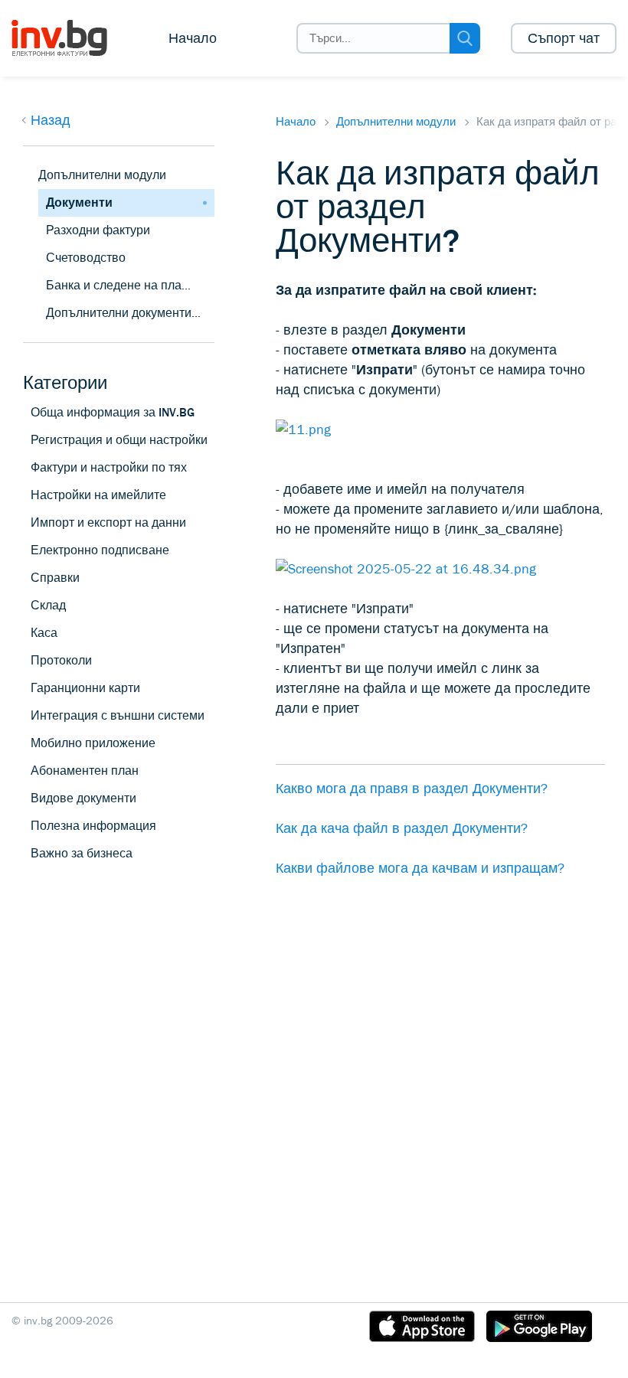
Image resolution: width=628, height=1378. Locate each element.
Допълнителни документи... (123, 312)
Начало (192, 38)
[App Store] (422, 1329)
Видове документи (83, 798)
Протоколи (61, 660)
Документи (79, 202)
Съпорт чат (564, 38)
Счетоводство (86, 257)
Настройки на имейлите (98, 494)
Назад (50, 120)
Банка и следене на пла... (118, 285)
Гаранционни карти (85, 687)
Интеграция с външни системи (117, 715)
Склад (48, 605)
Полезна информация (93, 825)
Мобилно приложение (93, 742)
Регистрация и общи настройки (119, 439)
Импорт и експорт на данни (108, 522)
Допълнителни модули (396, 122)
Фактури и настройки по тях (109, 467)
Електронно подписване (100, 550)
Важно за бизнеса (81, 853)
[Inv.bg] (70, 38)
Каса (44, 632)
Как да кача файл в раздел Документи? (402, 828)
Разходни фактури (98, 230)
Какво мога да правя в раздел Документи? (412, 788)
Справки (55, 577)
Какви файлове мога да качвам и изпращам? (420, 868)
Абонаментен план (85, 770)
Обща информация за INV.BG (113, 412)
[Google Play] (539, 1329)
